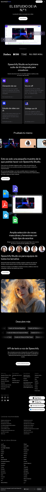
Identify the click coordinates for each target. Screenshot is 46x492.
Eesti (2, 475)
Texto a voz (3, 373)
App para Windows (5, 381)
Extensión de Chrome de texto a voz (7, 430)
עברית (2, 478)
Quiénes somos (38, 375)
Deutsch (25, 453)
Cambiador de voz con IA (28, 427)
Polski (25, 459)
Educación (25, 380)
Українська (3, 463)
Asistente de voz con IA (28, 420)
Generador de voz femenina (6, 423)
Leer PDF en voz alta (5, 432)
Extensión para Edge (5, 386)
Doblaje (14, 378)
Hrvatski (25, 475)
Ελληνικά (3, 476)
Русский (25, 461)
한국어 (25, 457)
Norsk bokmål (4, 459)
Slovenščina (26, 473)
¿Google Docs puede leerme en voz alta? (31, 428)
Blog (36, 379)
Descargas (3, 388)
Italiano (25, 455)
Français (25, 451)
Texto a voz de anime (5, 427)
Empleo (36, 381)
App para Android (4, 377)
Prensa (36, 388)
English (2, 451)
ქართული (26, 471)
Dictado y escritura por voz (6, 420)
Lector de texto (26, 433)
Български (3, 471)
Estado (36, 386)
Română (2, 469)
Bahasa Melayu (4, 482)
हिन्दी (2, 455)
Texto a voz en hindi (27, 430)
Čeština (25, 448)
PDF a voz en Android (5, 421)
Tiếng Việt (26, 467)
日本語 (2, 457)
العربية (2, 444)
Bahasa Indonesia (27, 478)
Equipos (25, 378)
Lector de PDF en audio (5, 428)
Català (25, 480)
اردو (24, 482)
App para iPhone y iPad (6, 375)
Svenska (3, 465)
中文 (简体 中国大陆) (5, 448)
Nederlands (26, 449)
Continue (39, 489)
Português (26, 469)
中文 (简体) (3, 446)
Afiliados (36, 383)
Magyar (25, 444)
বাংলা (1, 480)
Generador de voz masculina (29, 423)
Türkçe (2, 467)
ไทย (24, 465)
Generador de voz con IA (28, 432)
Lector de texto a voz (28, 421)
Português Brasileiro (5, 461)
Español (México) (27, 463)
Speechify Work (15, 382)
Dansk (2, 449)
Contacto (37, 377)
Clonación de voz (16, 380)
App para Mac (4, 379)
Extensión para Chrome (6, 385)
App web (3, 383)
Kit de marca (37, 390)
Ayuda (36, 385)
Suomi (2, 453)
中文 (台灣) (26, 446)
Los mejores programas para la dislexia (8, 425)
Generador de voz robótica (29, 425)
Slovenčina (3, 473)
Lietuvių (25, 476)
